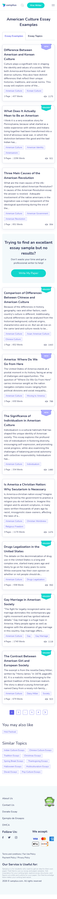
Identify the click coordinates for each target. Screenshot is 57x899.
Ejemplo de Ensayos (13, 818)
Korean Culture (34, 90)
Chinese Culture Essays (40, 750)
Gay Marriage (41, 636)
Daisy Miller (32, 693)
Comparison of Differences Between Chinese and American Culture (23, 297)
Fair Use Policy (29, 854)
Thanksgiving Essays (38, 761)
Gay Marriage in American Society (22, 602)
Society (46, 693)
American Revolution (15, 218)
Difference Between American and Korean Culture (19, 54)
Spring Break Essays (13, 761)
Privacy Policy (24, 857)
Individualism (33, 464)
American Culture (14, 90)
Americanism (12, 152)
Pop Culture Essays (31, 772)
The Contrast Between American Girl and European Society (20, 660)
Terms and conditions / (12, 854)
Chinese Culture (13, 339)
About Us (7, 798)
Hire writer (35, 5)
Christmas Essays (32, 755)
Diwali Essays (10, 772)
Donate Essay (9, 811)
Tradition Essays (11, 755)
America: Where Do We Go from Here (21, 361)
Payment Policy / (9, 857)
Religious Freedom (14, 526)
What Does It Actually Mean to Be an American (21, 113)
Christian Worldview (36, 521)
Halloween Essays (12, 766)
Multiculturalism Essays (37, 766)
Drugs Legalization (36, 579)
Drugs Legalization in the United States (21, 549)
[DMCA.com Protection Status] (49, 802)
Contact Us (8, 805)
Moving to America (36, 395)
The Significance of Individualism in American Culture (22, 420)
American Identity (35, 147)
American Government (37, 213)
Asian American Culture (38, 333)
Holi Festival (10, 731)
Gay (29, 636)
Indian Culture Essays (14, 750)
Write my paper (28, 273)
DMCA (6, 825)
